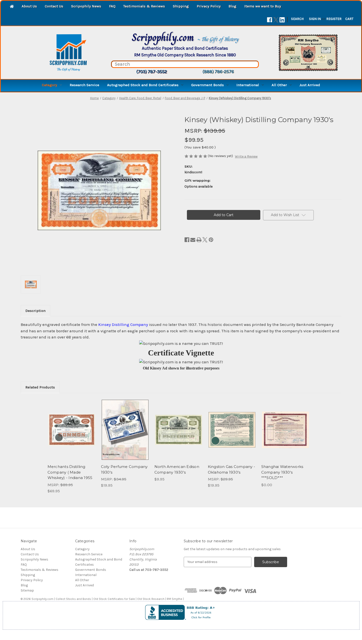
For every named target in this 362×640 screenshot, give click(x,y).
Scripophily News (86, 6)
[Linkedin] (282, 19)
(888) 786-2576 (218, 71)
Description (35, 310)
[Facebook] (269, 19)
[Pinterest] (211, 239)
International (247, 85)
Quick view (71, 425)
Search (297, 19)
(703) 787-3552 (151, 71)
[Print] (199, 239)
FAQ (112, 6)
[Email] (192, 239)
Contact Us (54, 6)
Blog (232, 6)
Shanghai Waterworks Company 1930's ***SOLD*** (282, 472)
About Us (29, 6)
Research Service (84, 85)
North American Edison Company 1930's (176, 469)
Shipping (181, 6)
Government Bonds (207, 85)
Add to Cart (71, 434)
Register (334, 19)
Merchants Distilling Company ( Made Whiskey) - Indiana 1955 (70, 472)
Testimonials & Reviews (144, 6)
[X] (276, 19)
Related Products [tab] (40, 387)
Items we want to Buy (262, 6)
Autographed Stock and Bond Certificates (143, 85)
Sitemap (27, 590)
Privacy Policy (209, 6)
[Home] (12, 7)
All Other (279, 85)
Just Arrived (309, 85)
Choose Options (125, 434)
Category (49, 85)
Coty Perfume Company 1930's (124, 469)
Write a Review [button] (246, 156)
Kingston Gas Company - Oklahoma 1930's (231, 469)
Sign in (315, 19)
